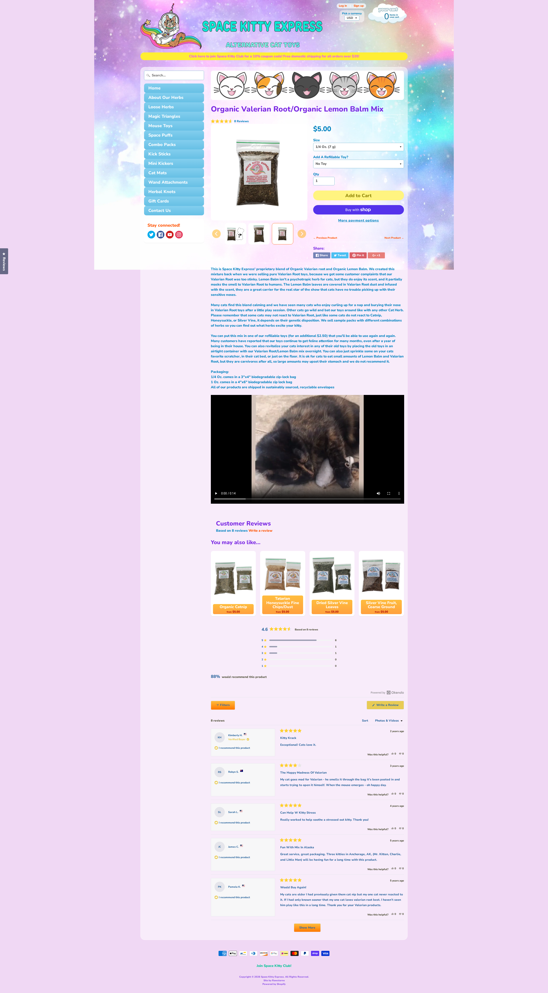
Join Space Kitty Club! (274, 965)
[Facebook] (160, 234)
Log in (343, 5)
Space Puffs (160, 135)
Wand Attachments (168, 182)
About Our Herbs (165, 97)
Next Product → (394, 238)
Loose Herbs (161, 107)
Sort (365, 721)
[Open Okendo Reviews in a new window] (387, 692)
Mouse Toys (160, 126)
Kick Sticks (159, 154)
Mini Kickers (160, 163)
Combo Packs (162, 144)
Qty (316, 174)
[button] (230, 121)
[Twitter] (151, 234)
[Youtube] (170, 234)
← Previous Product (325, 238)
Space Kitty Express (272, 976)
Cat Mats (157, 173)
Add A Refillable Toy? (330, 157)
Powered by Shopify (274, 984)
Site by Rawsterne (274, 980)
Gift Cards (158, 201)
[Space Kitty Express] (231, 26)
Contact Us (159, 210)
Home (154, 88)
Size (316, 140)
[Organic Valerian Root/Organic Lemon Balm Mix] (235, 233)
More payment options (358, 220)
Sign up (359, 5)
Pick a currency (352, 13)
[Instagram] (179, 234)
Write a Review (389, 706)
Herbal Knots (162, 192)
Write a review (261, 530)
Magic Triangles (164, 116)
